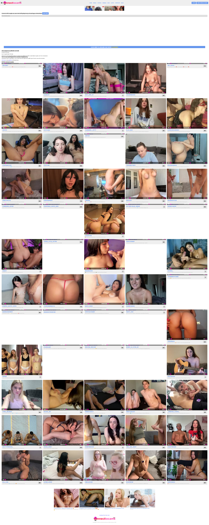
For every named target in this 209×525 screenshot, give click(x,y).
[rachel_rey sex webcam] (63, 395)
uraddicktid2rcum (49, 312)
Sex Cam (108, 515)
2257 (115, 522)
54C (40, 130)
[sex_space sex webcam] (187, 63)
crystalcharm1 (90, 312)
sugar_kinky (48, 447)
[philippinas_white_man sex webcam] (63, 204)
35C (81, 165)
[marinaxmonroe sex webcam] (22, 310)
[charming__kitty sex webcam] (104, 113)
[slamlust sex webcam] (63, 78)
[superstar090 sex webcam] (187, 204)
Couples (99, 2)
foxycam (46, 165)
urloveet (5, 65)
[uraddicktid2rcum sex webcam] (63, 310)
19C (81, 201)
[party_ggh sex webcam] (145, 310)
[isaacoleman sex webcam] (145, 239)
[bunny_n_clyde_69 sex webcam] (145, 345)
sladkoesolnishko (173, 130)
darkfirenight (48, 200)
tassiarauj (171, 341)
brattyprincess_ (7, 447)
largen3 (87, 200)
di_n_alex (129, 130)
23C (40, 66)
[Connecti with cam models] (12, 2)
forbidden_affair (7, 206)
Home (90, 2)
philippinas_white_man (51, 206)
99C (81, 242)
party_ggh (129, 312)
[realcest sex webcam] (145, 184)
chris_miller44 (7, 411)
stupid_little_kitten (50, 241)
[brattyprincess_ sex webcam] (22, 430)
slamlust (46, 95)
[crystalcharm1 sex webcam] (104, 310)
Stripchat (117, 2)
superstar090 (172, 206)
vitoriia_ (170, 271)
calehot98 (88, 235)
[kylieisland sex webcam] (63, 345)
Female (94, 2)
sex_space (171, 65)
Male (108, 2)
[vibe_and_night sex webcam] (145, 430)
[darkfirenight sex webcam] (63, 184)
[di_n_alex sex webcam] (145, 113)
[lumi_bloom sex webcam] (104, 465)
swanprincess (130, 95)
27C (122, 136)
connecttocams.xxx (104, 522)
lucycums (47, 130)
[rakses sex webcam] (22, 360)
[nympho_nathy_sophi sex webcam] (22, 289)
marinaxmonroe (7, 312)
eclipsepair (129, 482)
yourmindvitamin (173, 276)
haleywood (171, 376)
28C (205, 130)
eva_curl (5, 482)
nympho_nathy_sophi (9, 306)
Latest (112, 2)
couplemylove (6, 165)
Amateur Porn (102, 515)
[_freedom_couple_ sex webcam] (187, 395)
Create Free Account (202, 2)
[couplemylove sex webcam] (22, 148)
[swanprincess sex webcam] (145, 78)
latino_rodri (48, 482)
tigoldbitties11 (130, 165)
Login (193, 2)
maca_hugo (89, 306)
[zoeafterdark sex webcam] (187, 430)
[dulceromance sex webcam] (187, 148)
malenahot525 (172, 200)
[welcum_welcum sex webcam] (104, 345)
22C (163, 201)
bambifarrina (130, 306)
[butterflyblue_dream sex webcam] (145, 204)
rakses (4, 376)
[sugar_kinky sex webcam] (63, 430)
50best (4, 271)
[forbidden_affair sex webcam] (22, 204)
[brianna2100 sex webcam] (104, 254)
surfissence (171, 482)
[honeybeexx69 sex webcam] (104, 430)
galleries (10, 60)
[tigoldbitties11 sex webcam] (145, 148)
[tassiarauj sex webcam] (187, 324)
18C (40, 312)
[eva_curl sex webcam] (22, 465)
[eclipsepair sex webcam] (145, 465)
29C (163, 347)
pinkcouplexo (130, 411)
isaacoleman (130, 241)
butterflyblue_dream (133, 206)
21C (163, 242)
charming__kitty (90, 130)
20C (81, 447)
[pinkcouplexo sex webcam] (145, 395)
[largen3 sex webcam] (104, 184)
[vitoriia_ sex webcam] (187, 254)
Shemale (104, 2)
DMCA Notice (111, 522)
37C (205, 66)
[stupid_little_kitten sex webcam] (63, 239)
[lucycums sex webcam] (63, 113)
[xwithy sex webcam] (22, 113)
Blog (122, 2)
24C (81, 130)
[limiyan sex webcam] (104, 133)
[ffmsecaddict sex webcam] (104, 395)
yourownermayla (49, 306)
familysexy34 (6, 200)
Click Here (4, 60)
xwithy (4, 130)
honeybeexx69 (89, 447)
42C (122, 201)
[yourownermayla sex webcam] (63, 289)
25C (40, 165)
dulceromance (172, 165)
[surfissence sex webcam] (187, 465)
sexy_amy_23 (89, 95)
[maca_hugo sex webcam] (104, 289)
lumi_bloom (88, 482)
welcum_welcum (90, 347)
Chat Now (45, 13)
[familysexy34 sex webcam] (22, 184)
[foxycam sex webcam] (63, 148)
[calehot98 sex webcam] (104, 219)
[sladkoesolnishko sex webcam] (187, 113)
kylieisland (47, 347)
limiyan (87, 136)
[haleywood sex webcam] (187, 360)
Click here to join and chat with (104, 47)
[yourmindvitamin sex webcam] (187, 274)
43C (81, 206)
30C (81, 95)
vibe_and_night (131, 447)
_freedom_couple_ (174, 411)
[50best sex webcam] (22, 254)
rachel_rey (47, 411)
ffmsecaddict (89, 411)
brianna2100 (89, 271)
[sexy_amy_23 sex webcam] (104, 78)
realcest (129, 200)
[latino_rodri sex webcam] (63, 465)
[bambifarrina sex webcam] (145, 289)
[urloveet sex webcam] (22, 63)
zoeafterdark (172, 447)
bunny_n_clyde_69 (132, 347)
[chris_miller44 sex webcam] (22, 395)
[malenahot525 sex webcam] (187, 184)
